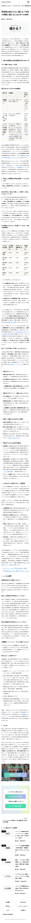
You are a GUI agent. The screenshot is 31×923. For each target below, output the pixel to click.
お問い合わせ (23, 902)
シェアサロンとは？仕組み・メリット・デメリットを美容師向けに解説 (22, 876)
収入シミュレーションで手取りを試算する (13, 568)
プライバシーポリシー (23, 906)
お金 (4, 19)
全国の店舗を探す (7, 571)
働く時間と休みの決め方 (11, 322)
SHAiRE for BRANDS (8, 914)
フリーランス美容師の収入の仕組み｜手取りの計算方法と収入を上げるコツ (22, 888)
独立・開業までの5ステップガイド (21, 571)
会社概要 (8, 902)
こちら (24, 471)
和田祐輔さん (20, 167)
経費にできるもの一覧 (14, 438)
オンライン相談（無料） (15, 806)
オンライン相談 (8, 564)
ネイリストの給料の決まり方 (18, 332)
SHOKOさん (10, 165)
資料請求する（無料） (15, 775)
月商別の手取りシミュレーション (11, 157)
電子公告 (8, 906)
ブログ (7, 910)
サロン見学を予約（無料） (15, 796)
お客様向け (23, 910)
